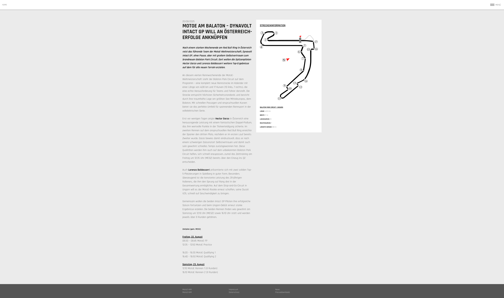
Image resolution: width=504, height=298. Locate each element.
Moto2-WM (187, 289)
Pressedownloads (282, 292)
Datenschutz (234, 292)
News (277, 289)
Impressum (233, 289)
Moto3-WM (187, 292)
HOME (4, 5)
